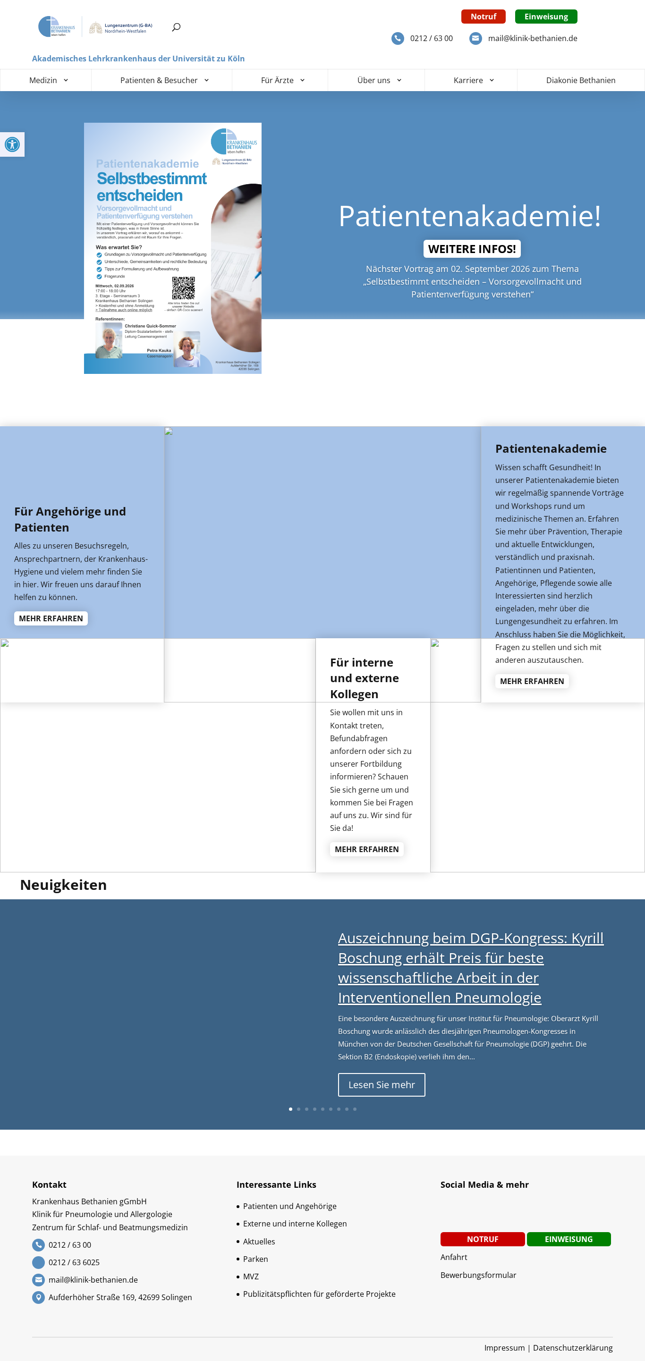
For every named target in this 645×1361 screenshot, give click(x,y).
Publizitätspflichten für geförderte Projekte (319, 1294)
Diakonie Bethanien (581, 80)
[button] (12, 144)
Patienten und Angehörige (290, 1206)
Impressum (504, 1348)
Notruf (483, 16)
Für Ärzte (277, 80)
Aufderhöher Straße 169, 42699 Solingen (120, 1297)
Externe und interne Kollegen (295, 1223)
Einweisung (546, 16)
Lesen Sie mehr (381, 1084)
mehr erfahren (51, 618)
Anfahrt (454, 1257)
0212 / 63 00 (431, 38)
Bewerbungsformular (479, 1275)
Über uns (373, 80)
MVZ (251, 1276)
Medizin (43, 80)
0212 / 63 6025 (74, 1262)
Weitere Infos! (472, 248)
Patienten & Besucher (159, 80)
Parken (255, 1259)
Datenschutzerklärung (573, 1348)
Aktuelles (259, 1241)
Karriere (468, 80)
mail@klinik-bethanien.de (532, 38)
